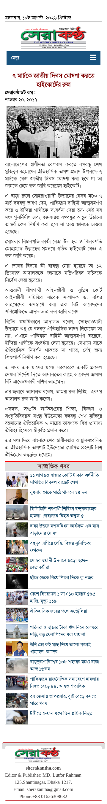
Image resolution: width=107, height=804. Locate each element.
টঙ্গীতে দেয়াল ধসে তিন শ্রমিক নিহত (61, 713)
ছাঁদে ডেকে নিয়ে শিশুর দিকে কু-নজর (61, 578)
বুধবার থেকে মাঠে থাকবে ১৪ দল (58, 492)
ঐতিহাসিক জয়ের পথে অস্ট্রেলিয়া (58, 611)
